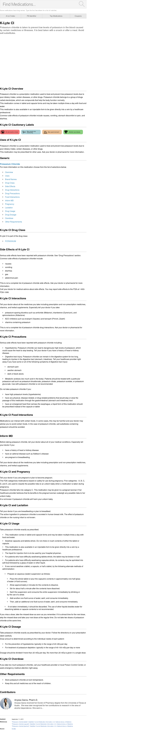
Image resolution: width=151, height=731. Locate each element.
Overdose (9, 218)
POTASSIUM (10, 241)
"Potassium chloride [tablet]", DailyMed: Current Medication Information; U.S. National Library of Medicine (41, 722)
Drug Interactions (12, 189)
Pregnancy (9, 204)
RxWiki (14, 729)
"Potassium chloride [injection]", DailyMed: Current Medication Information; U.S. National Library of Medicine (42, 726)
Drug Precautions (12, 193)
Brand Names (11, 179)
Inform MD (9, 200)
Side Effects (10, 186)
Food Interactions (12, 197)
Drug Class (10, 182)
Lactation (9, 207)
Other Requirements (13, 221)
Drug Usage (10, 211)
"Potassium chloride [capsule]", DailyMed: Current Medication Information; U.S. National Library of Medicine (42, 724)
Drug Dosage (10, 214)
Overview (9, 172)
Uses (7, 175)
